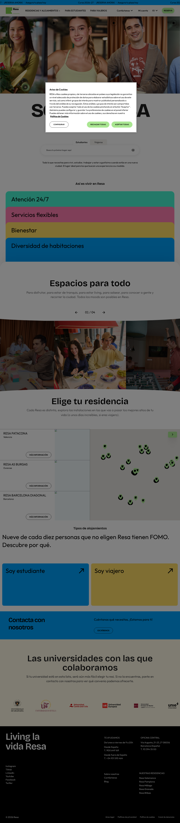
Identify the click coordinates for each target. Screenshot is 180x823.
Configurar (59, 124)
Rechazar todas (98, 124)
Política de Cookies (59, 116)
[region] (91, 107)
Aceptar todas (122, 124)
